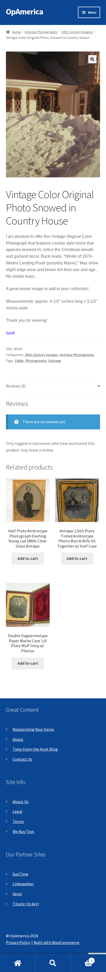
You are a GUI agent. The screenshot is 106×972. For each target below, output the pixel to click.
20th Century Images (77, 32)
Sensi (17, 893)
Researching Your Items (33, 729)
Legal (17, 811)
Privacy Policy (18, 942)
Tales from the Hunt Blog (35, 749)
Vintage (54, 360)
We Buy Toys (23, 831)
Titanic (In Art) (26, 903)
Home (16, 32)
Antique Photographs (41, 32)
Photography (36, 360)
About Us (21, 801)
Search (52, 963)
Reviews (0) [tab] (16, 385)
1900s (19, 360)
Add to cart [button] (27, 558)
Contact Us (22, 759)
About (18, 739)
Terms (18, 821)
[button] (92, 59)
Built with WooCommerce (56, 942)
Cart (82, 958)
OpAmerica (24, 11)
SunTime (20, 873)
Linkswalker (23, 883)
